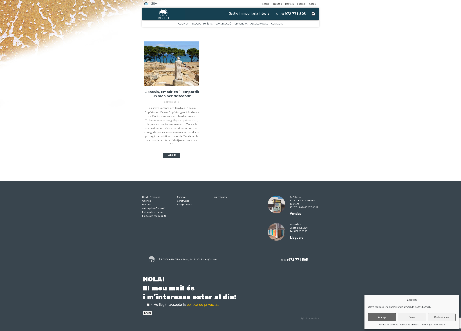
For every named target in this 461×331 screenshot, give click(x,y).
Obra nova (240, 23)
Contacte (277, 23)
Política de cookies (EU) (154, 215)
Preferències (441, 317)
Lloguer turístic (202, 23)
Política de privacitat (410, 324)
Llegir (172, 155)
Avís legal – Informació (433, 324)
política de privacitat (203, 304)
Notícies (146, 204)
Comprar (183, 23)
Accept (382, 317)
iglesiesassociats (310, 318)
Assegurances (259, 23)
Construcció (223, 23)
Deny (412, 317)
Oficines (146, 200)
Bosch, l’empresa (151, 197)
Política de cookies (388, 324)
